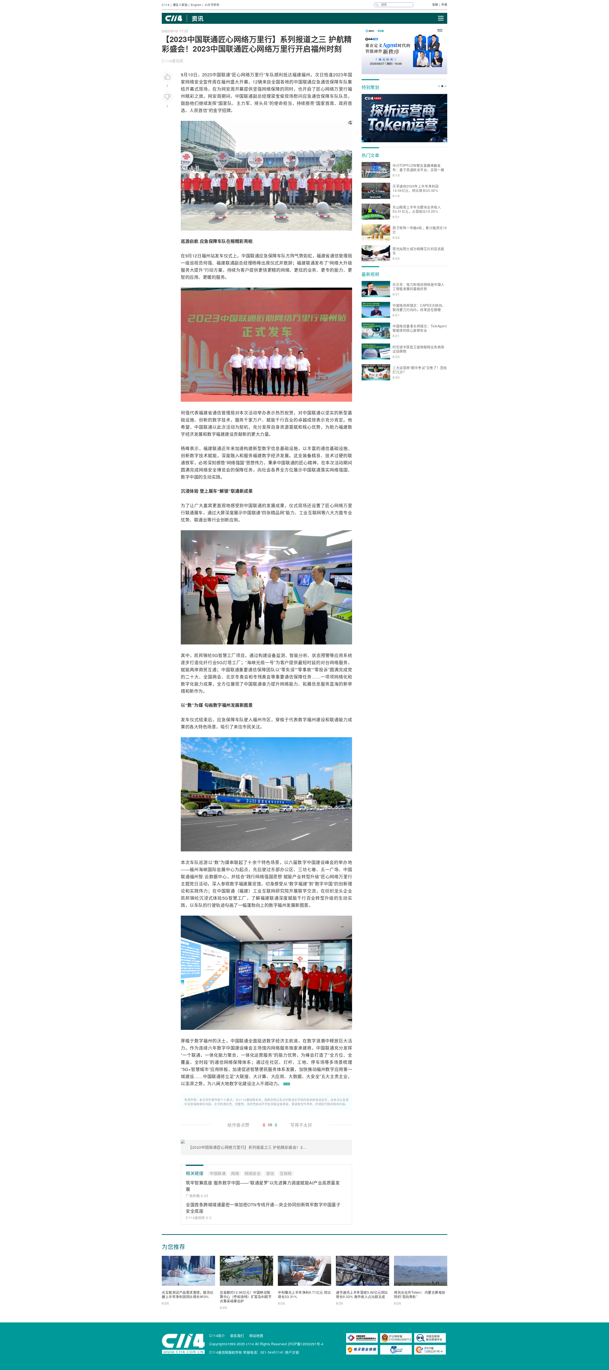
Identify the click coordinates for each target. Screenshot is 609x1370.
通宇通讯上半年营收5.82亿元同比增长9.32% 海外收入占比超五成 (362, 1294)
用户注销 (292, 1352)
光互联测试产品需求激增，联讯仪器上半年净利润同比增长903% (188, 1294)
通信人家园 (180, 5)
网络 (245, 74)
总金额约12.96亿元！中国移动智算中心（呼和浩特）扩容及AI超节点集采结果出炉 (245, 1296)
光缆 (260, 662)
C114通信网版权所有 (225, 1352)
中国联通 (221, 74)
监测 (280, 655)
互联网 (314, 512)
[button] (439, 86)
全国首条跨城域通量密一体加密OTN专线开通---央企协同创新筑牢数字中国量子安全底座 (263, 1207)
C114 (165, 5)
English (196, 5)
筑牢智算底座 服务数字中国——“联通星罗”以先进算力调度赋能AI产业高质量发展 (263, 1185)
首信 (202, 110)
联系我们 (237, 1335)
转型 (305, 876)
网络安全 (194, 82)
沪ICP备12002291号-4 (306, 1343)
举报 (444, 4)
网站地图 (256, 1335)
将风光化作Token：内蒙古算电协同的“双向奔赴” (419, 1294)
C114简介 (217, 1335)
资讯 (197, 18)
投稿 (435, 4)
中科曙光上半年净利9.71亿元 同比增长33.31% (304, 1294)
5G (215, 655)
